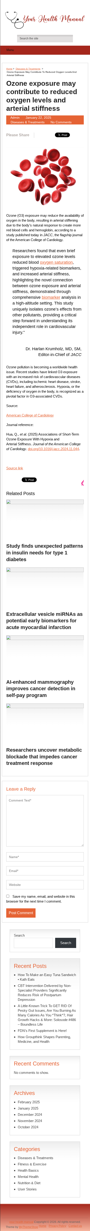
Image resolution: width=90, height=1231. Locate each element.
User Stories (27, 1189)
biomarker (51, 297)
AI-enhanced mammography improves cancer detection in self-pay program (40, 688)
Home (9, 68)
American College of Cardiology (30, 415)
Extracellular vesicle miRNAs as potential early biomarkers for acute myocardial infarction (44, 620)
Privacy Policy (57, 1226)
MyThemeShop (28, 1227)
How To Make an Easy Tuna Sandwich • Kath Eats (47, 977)
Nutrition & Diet (29, 1183)
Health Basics (28, 1170)
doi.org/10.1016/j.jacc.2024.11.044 (53, 449)
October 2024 (28, 1127)
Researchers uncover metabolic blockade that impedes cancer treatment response (44, 756)
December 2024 (30, 1114)
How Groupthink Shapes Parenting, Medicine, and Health (44, 1039)
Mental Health (28, 1177)
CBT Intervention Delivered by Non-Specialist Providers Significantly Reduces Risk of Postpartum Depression (44, 993)
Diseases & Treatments (28, 68)
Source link (14, 468)
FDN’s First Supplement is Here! (42, 1031)
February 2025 (29, 1102)
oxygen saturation (56, 262)
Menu (10, 50)
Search (19, 935)
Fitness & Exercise (32, 1164)
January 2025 (28, 1108)
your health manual (21, 1222)
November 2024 (30, 1121)
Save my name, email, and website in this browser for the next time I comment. (40, 898)
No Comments (61, 122)
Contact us (75, 1226)
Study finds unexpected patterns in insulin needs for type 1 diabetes (44, 552)
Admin (15, 117)
